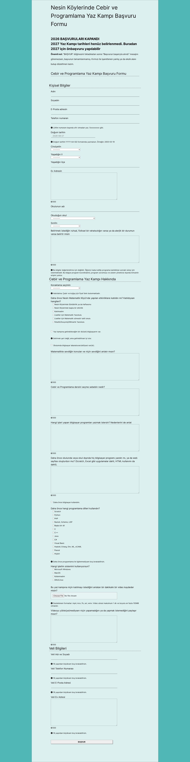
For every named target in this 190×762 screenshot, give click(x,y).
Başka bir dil (59, 525)
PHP (56, 518)
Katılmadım (59, 311)
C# (55, 540)
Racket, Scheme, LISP (63, 522)
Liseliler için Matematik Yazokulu (68, 315)
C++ (56, 532)
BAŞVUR (81, 742)
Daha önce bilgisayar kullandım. (66, 502)
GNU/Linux (58, 580)
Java (56, 536)
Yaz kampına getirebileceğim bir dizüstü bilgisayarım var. (77, 332)
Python (57, 515)
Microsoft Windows (62, 569)
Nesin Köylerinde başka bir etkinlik (68, 308)
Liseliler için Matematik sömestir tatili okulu (72, 318)
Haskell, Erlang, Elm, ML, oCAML (67, 547)
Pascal (57, 550)
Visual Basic (59, 543)
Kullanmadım (59, 576)
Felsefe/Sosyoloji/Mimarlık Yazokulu (69, 322)
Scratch (57, 511)
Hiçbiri (57, 554)
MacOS (57, 573)
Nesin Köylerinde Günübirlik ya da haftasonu (72, 304)
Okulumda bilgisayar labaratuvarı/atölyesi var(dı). (73, 345)
